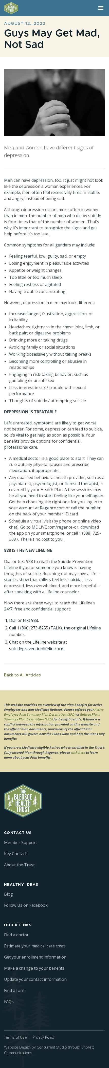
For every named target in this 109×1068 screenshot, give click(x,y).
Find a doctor (16, 934)
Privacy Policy (44, 1037)
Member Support (20, 842)
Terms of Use (15, 1037)
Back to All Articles (22, 675)
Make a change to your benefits (34, 968)
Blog (8, 894)
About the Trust (19, 864)
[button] (101, 8)
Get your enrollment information (35, 957)
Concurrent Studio (52, 1047)
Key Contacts (16, 853)
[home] (48, 8)
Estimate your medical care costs (35, 945)
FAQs (9, 1001)
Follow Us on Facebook (26, 905)
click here (78, 752)
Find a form (15, 990)
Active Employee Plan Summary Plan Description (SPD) (54, 712)
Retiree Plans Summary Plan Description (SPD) (52, 716)
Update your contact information (35, 979)
